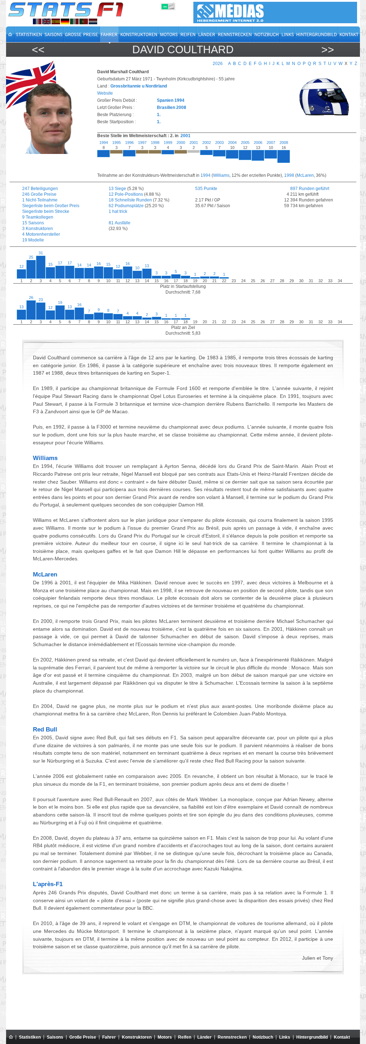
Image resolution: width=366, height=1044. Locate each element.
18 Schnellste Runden (130, 200)
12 (21, 266)
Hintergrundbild (312, 1037)
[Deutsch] (65, 21)
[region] (222, 156)
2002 (206, 142)
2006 (258, 142)
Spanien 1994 (170, 100)
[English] (46, 21)
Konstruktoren (137, 1037)
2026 (218, 63)
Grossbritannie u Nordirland (138, 86)
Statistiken (30, 1037)
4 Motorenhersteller (41, 234)
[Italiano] (74, 21)
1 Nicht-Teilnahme (40, 200)
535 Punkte (206, 188)
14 (79, 265)
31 (41, 253)
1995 (116, 142)
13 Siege (117, 188)
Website (105, 93)
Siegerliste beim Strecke (45, 211)
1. (158, 114)
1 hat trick (118, 211)
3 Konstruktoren (37, 228)
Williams (221, 175)
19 (60, 302)
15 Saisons (33, 222)
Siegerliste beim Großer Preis (50, 205)
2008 (284, 142)
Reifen (184, 1037)
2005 (245, 142)
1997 (142, 142)
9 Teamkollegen (37, 217)
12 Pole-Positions (126, 194)
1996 (129, 142)
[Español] (55, 21)
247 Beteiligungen (40, 188)
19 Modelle (33, 240)
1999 (168, 142)
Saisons (55, 1037)
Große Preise (82, 1037)
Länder (204, 1037)
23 (41, 300)
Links (284, 1037)
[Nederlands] (93, 21)
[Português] (83, 21)
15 (50, 264)
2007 (271, 142)
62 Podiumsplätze (126, 205)
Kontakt (342, 1037)
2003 (219, 142)
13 (147, 266)
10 (137, 268)
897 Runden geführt (305, 188)
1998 (155, 142)
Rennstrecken (232, 1037)
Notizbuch (263, 1037)
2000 (181, 142)
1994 (103, 142)
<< (38, 49)
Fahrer (109, 1037)
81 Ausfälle (119, 222)
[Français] (37, 21)
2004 (232, 142)
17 (60, 263)
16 (99, 263)
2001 (185, 135)
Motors (165, 1037)
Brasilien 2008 (171, 107)
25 (31, 257)
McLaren (305, 175)
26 (31, 297)
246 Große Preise (39, 194)
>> (327, 49)
